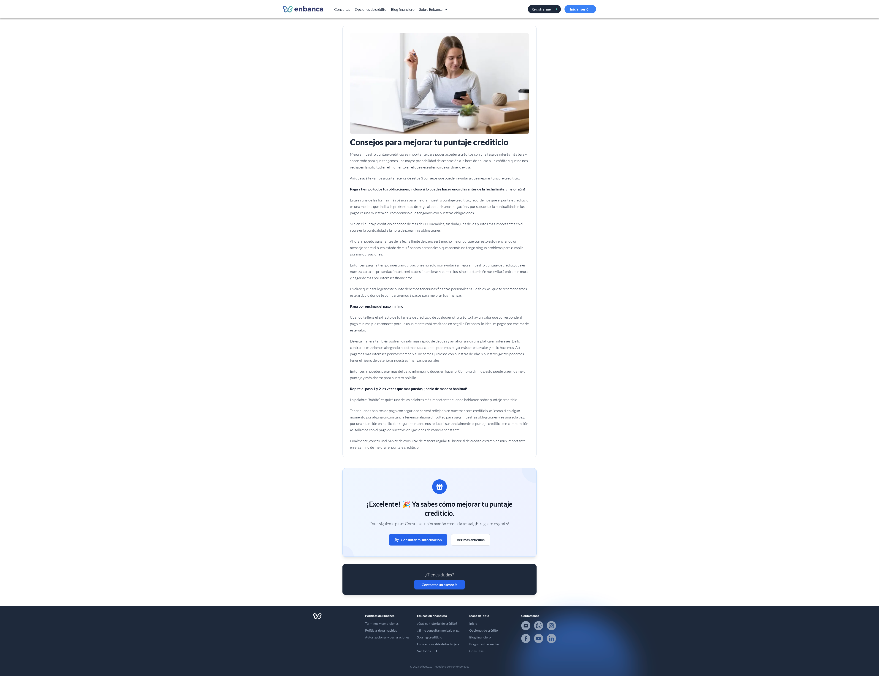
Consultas (342, 9)
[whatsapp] (538, 625)
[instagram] (551, 625)
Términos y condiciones (382, 623)
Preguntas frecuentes (484, 644)
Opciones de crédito (370, 9)
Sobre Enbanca (430, 9)
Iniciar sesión (580, 9)
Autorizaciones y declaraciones (387, 637)
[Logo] (303, 9)
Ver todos (424, 651)
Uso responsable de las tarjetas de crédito (446, 644)
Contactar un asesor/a (439, 584)
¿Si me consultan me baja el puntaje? (442, 630)
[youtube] (538, 638)
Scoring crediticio (429, 637)
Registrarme (541, 9)
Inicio (473, 623)
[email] (525, 625)
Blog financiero (403, 9)
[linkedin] (551, 638)
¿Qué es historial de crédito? (437, 623)
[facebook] (525, 638)
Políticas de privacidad (381, 630)
